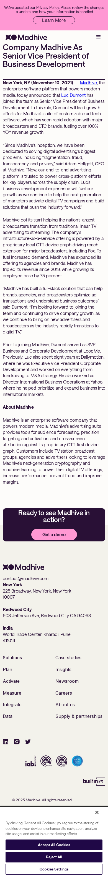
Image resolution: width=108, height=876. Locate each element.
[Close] (97, 812)
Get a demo (54, 534)
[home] (26, 37)
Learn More (54, 20)
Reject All (54, 857)
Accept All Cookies (54, 845)
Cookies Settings (54, 869)
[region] (54, 841)
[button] (98, 37)
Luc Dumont (73, 95)
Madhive (88, 82)
